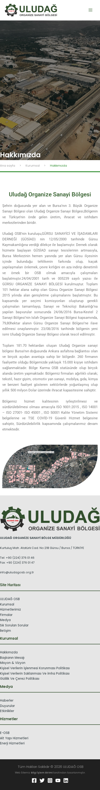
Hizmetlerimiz (10, 609)
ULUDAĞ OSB (10, 599)
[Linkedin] (65, 780)
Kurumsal (7, 604)
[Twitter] (42, 780)
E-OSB (5, 733)
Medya (5, 620)
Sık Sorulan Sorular (14, 625)
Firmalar (6, 615)
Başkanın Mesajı (12, 658)
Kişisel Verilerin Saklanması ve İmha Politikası (35, 673)
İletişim (5, 631)
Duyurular (7, 706)
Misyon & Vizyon (12, 663)
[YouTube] (57, 780)
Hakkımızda (9, 652)
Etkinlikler (7, 711)
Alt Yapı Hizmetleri (14, 738)
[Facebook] (34, 780)
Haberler (6, 700)
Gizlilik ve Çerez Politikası (19, 678)
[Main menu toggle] (90, 10)
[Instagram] (50, 780)
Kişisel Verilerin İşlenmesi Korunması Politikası (35, 668)
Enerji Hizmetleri (12, 743)
